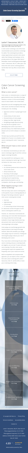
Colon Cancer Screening (7, 19)
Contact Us (14, 424)
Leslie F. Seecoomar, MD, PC (8, 18)
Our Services (19, 18)
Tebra (20, 447)
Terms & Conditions (8, 420)
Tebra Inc (14, 416)
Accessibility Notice (20, 420)
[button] (25, 8)
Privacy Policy (21, 416)
